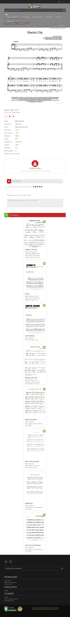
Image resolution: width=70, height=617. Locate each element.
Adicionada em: (8, 142)
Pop (26, 127)
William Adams (36, 253)
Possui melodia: (8, 133)
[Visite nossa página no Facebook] (10, 561)
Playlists (58, 17)
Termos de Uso (8, 584)
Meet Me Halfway (31, 419)
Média (17, 136)
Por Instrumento (12, 17)
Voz (20, 124)
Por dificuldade (37, 17)
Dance (17, 127)
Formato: (6, 139)
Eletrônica (22, 127)
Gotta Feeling (29, 336)
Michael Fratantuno (30, 257)
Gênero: (6, 127)
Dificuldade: (7, 136)
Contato (61, 25)
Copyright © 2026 (35, 607)
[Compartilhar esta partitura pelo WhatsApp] (6, 116)
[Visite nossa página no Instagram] (6, 561)
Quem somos (7, 581)
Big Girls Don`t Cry (31, 377)
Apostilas (10, 21)
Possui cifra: (7, 130)
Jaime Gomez (36, 255)
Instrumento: (7, 124)
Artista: (6, 121)
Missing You (29, 503)
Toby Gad (33, 382)
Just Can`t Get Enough (33, 545)
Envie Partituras (8, 600)
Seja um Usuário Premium (11, 599)
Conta (61, 1)
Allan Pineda (28, 255)
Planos (6, 597)
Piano (16, 124)
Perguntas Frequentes (10, 582)
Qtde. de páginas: (8, 151)
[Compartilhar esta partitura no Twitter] (13, 116)
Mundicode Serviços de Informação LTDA (49, 609)
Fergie (38, 382)
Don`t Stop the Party (32, 461)
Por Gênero (25, 17)
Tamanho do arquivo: (9, 153)
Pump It (27, 294)
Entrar (6, 590)
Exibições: (6, 145)
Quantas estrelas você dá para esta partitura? (19, 186)
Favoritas (49, 17)
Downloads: (7, 148)
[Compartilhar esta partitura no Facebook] (9, 116)
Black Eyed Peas (19, 121)
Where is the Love (31, 249)
